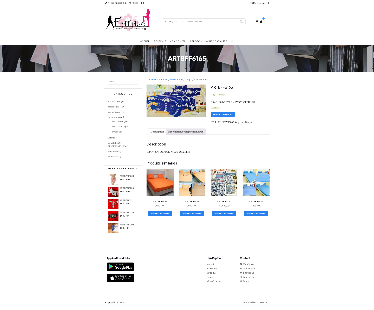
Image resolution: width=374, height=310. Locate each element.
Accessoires (113, 106)
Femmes (112, 151)
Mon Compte (178, 41)
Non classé (113, 156)
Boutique (160, 41)
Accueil (145, 41)
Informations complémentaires (185, 131)
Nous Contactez (216, 41)
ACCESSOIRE (114, 101)
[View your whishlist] (257, 21)
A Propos (196, 41)
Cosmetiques (114, 112)
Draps (115, 131)
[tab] (157, 132)
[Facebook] (268, 3)
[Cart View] (261, 21)
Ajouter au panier (222, 114)
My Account (259, 3)
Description (157, 131)
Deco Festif (117, 121)
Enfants (111, 137)
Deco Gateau (118, 126)
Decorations (114, 117)
